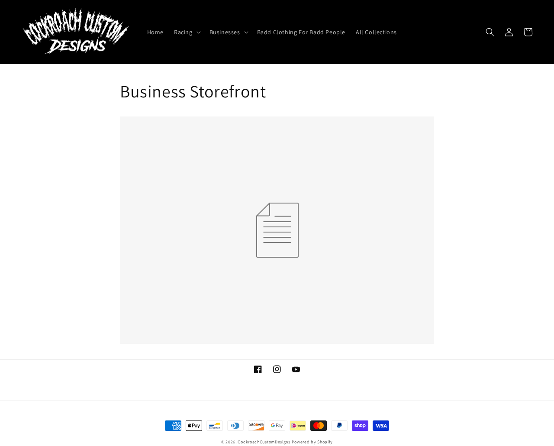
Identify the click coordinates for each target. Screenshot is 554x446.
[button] (186, 32)
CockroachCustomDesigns (264, 442)
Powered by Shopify (312, 442)
